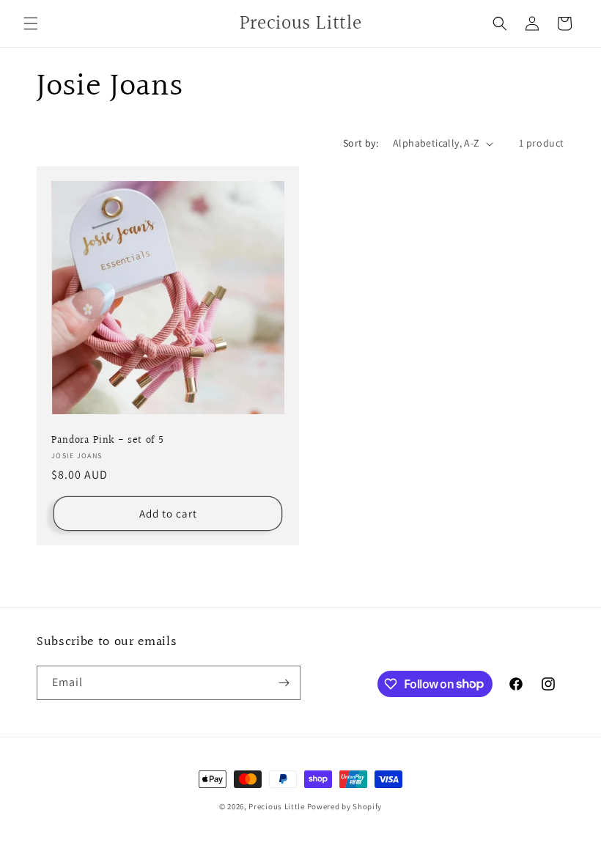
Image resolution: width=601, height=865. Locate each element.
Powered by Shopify (345, 806)
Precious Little (277, 806)
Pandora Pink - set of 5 (107, 440)
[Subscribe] (284, 683)
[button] (31, 23)
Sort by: (360, 143)
